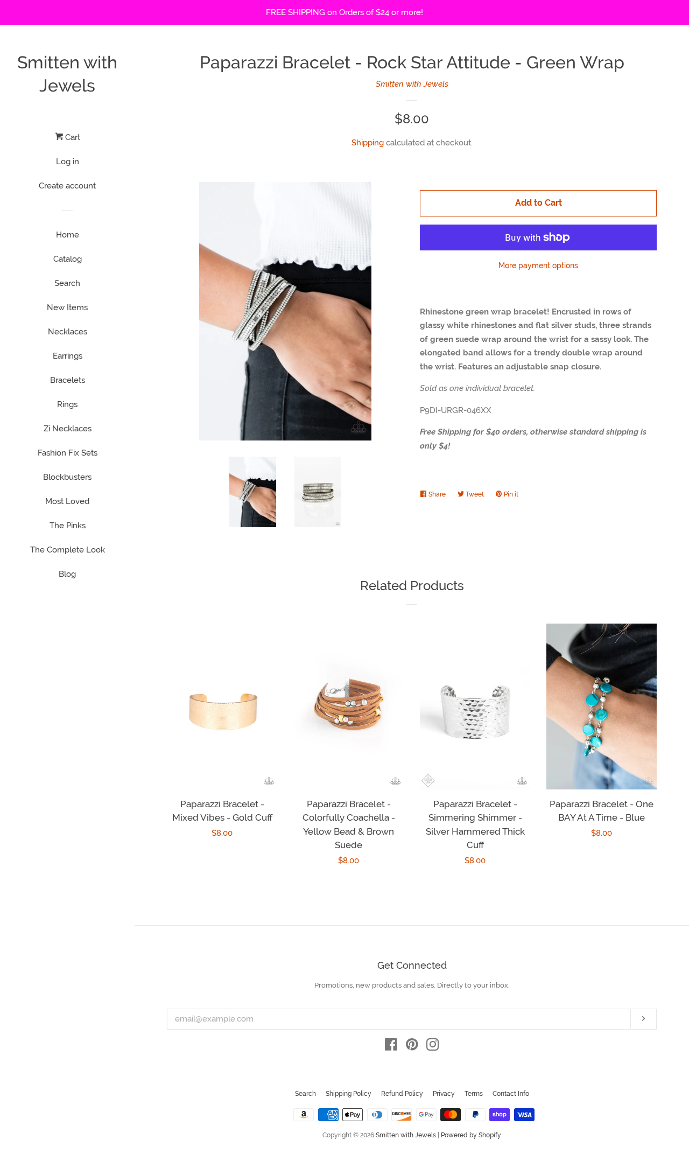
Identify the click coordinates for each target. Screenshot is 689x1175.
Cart (71, 137)
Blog (67, 574)
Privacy (444, 1093)
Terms (474, 1093)
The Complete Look (67, 550)
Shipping (367, 143)
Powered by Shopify (471, 1135)
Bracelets (67, 380)
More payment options (538, 265)
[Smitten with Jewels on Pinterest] (412, 1047)
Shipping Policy (348, 1093)
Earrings (67, 356)
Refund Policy (402, 1093)
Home (67, 235)
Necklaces (67, 332)
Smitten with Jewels (67, 73)
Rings (67, 404)
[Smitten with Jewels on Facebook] (391, 1047)
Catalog (67, 259)
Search (67, 283)
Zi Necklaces (68, 428)
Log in (67, 161)
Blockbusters (67, 477)
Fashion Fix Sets (67, 453)
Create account (67, 186)
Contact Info (511, 1093)
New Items (67, 307)
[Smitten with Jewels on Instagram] (432, 1047)
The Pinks (68, 525)
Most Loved (67, 501)
